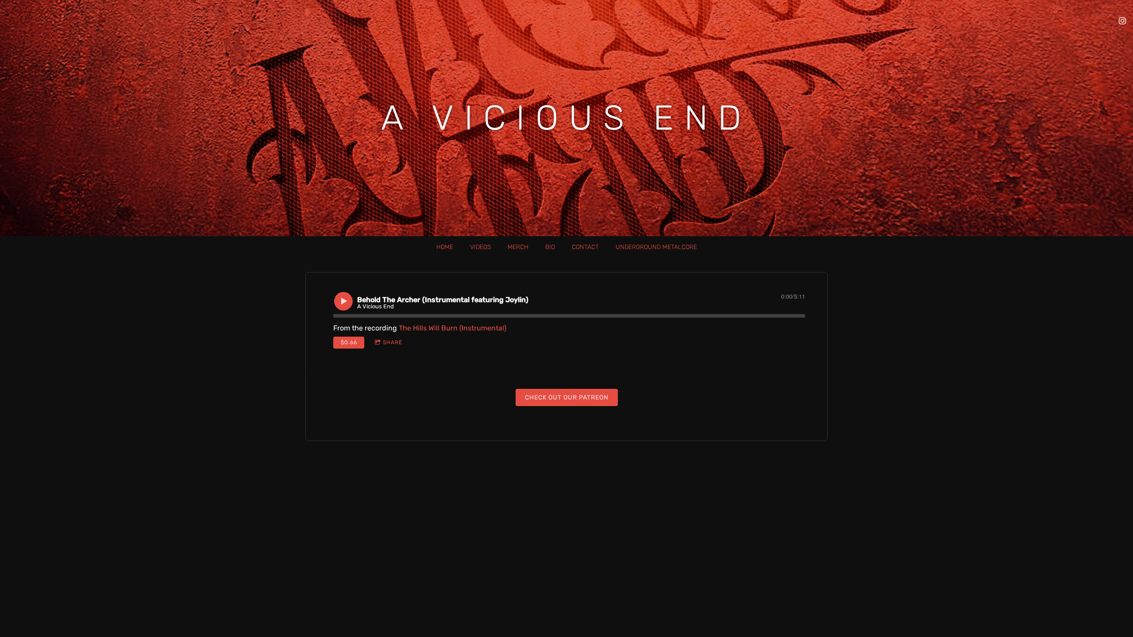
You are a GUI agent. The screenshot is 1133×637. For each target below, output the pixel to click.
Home (444, 247)
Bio (550, 247)
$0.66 (349, 342)
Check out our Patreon (567, 397)
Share (392, 342)
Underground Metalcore (656, 247)
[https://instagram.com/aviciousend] (1122, 20)
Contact (585, 247)
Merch (518, 247)
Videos (480, 247)
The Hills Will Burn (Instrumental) (452, 328)
